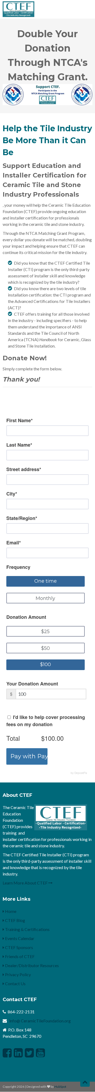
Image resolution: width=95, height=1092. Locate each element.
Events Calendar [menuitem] (19, 938)
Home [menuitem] (10, 911)
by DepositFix (79, 773)
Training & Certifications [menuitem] (27, 929)
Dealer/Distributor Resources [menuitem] (31, 965)
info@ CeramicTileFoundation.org (40, 1020)
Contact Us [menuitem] (15, 983)
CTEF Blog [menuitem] (14, 920)
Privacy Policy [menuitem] (17, 974)
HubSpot (60, 1087)
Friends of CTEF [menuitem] (19, 956)
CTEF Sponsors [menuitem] (18, 947)
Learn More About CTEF (25, 882)
